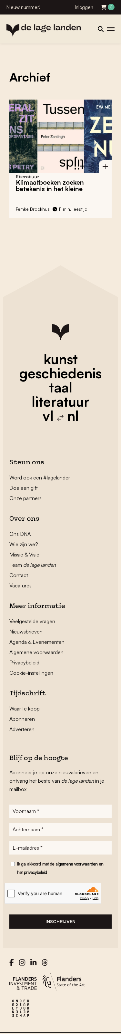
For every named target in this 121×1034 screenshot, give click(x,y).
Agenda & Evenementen (37, 642)
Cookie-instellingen (31, 673)
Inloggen (84, 7)
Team (32, 565)
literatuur (60, 401)
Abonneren (22, 719)
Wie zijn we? (23, 544)
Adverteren (22, 729)
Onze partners (25, 498)
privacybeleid (35, 872)
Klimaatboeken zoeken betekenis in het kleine (50, 185)
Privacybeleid (24, 662)
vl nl (61, 415)
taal (60, 387)
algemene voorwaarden (76, 863)
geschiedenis (60, 373)
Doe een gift (23, 488)
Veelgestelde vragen (32, 621)
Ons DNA (20, 534)
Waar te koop (24, 708)
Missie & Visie (24, 554)
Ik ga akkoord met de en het (60, 868)
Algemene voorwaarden (36, 652)
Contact (18, 575)
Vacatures (20, 585)
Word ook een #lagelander (39, 477)
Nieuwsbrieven (26, 631)
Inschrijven (60, 921)
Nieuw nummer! (23, 7)
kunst (61, 359)
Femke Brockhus (33, 209)
